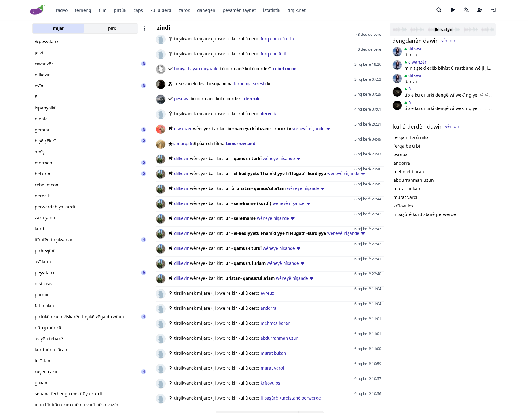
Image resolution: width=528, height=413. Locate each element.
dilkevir (181, 158)
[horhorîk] (397, 52)
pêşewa (181, 98)
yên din (449, 40)
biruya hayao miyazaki (196, 68)
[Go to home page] (37, 10)
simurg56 (182, 143)
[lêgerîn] (438, 9)
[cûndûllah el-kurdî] (397, 92)
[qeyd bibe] (479, 9)
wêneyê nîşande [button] (308, 128)
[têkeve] (493, 9)
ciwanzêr (183, 128)
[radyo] (452, 10)
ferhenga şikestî (250, 83)
